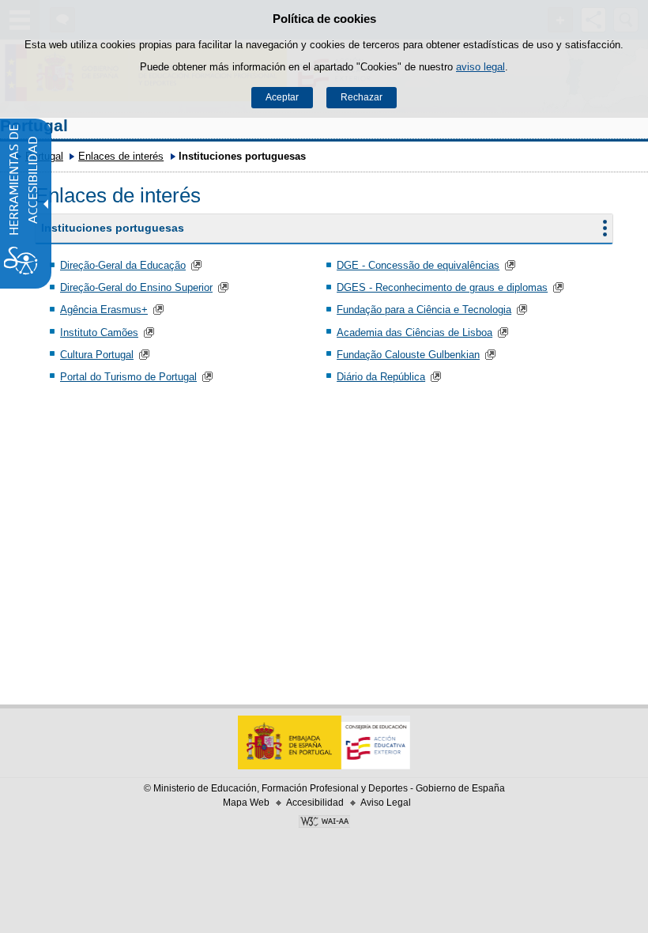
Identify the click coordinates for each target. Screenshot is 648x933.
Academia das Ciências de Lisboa (414, 332)
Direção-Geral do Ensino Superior (136, 287)
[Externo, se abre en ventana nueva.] (324, 823)
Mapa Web (246, 802)
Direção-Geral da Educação (123, 265)
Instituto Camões (99, 332)
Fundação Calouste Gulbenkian (408, 355)
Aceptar (282, 97)
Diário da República (381, 377)
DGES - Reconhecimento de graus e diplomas (442, 287)
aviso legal (480, 67)
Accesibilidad (315, 802)
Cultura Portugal (97, 355)
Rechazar (361, 97)
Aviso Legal (385, 802)
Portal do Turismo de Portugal (128, 377)
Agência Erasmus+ (104, 309)
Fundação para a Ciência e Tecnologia (424, 309)
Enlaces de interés (121, 156)
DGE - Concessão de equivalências (418, 265)
